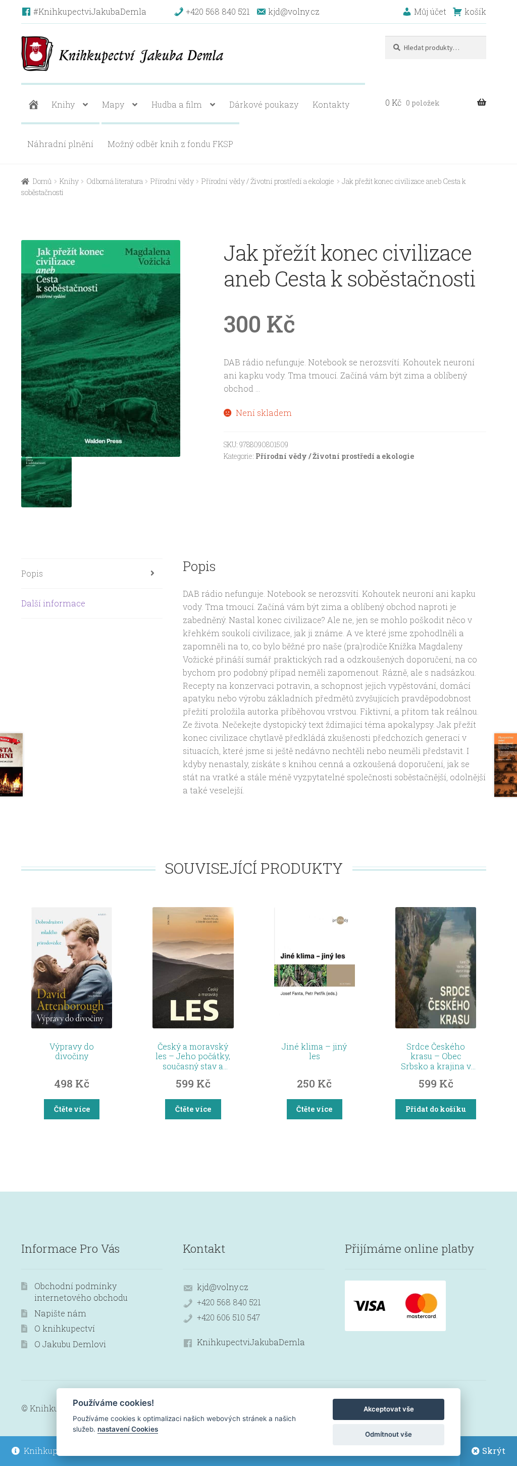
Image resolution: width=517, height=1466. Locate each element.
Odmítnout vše (388, 1434)
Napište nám (60, 1313)
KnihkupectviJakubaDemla (251, 1342)
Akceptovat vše (389, 1409)
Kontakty (331, 104)
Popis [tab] (32, 573)
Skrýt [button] (493, 1450)
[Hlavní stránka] (32, 104)
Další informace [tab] (53, 603)
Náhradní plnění (60, 143)
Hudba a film (176, 104)
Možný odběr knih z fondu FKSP (170, 143)
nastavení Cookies (127, 1429)
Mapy (113, 104)
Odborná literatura (114, 181)
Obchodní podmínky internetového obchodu (81, 1292)
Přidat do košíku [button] (435, 1109)
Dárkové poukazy (263, 104)
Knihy (63, 104)
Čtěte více (72, 1109)
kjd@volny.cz (222, 1287)
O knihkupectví (64, 1328)
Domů (42, 181)
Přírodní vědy (172, 181)
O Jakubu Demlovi (70, 1344)
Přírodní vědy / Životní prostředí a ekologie (267, 181)
